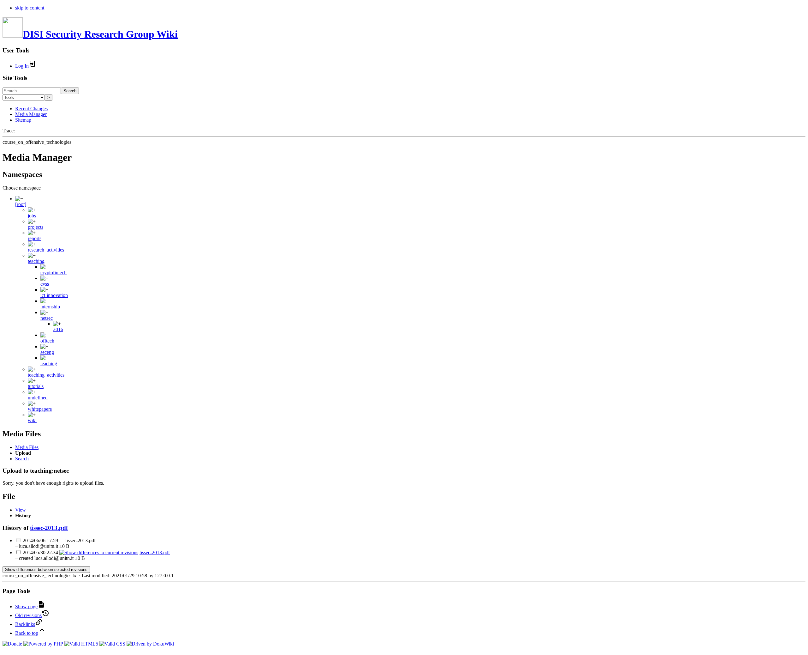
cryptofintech (53, 272)
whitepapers (40, 409)
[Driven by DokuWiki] (150, 643)
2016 (58, 329)
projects (35, 227)
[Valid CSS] (112, 643)
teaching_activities (46, 375)
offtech (47, 340)
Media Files (27, 447)
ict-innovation (54, 295)
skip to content (29, 7)
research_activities (46, 249)
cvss (44, 284)
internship (50, 306)
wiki (32, 420)
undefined (38, 397)
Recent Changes (31, 108)
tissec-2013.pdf (49, 528)
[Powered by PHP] (43, 643)
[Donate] (12, 643)
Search (69, 90)
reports (34, 238)
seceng (47, 352)
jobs (32, 215)
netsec (46, 318)
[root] (20, 204)
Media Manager (31, 114)
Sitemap (23, 120)
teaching (36, 261)
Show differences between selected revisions (46, 569)
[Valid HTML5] (81, 643)
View (20, 509)
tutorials (36, 386)
